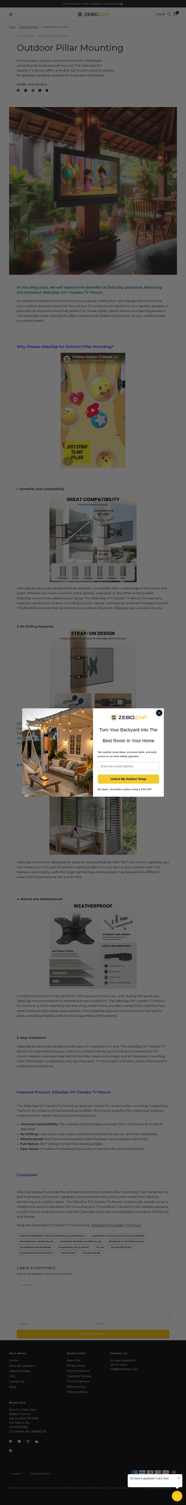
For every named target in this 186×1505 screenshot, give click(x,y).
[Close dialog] (159, 713)
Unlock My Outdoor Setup (128, 779)
